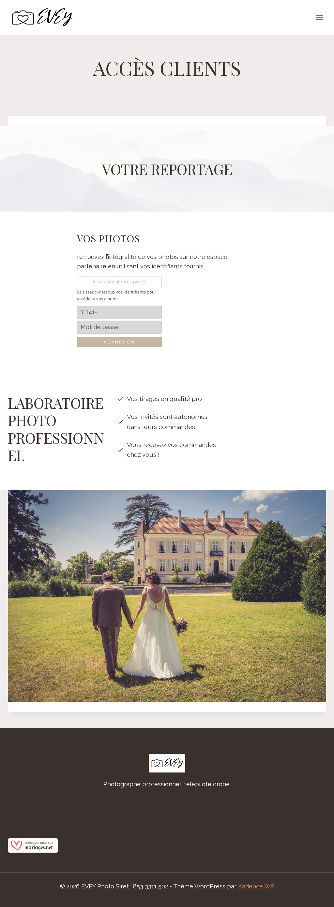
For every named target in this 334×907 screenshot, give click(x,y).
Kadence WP (256, 886)
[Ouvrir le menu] (319, 17)
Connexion (119, 342)
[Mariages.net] (167, 845)
